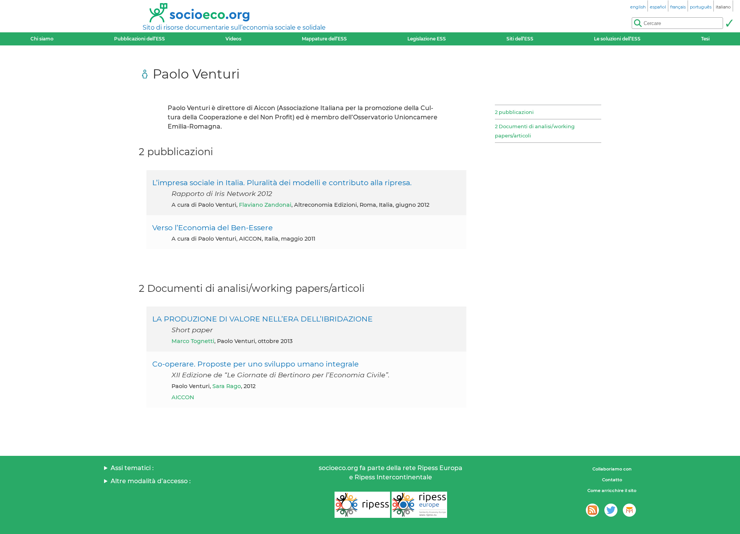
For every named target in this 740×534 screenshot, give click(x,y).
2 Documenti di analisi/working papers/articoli (535, 131)
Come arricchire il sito (611, 490)
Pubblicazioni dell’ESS (139, 39)
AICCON (183, 397)
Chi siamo (42, 39)
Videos (233, 39)
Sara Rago (226, 386)
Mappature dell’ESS (324, 39)
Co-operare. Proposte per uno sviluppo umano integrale (255, 363)
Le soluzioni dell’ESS (617, 39)
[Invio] (729, 23)
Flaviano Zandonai (265, 204)
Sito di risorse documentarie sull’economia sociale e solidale (234, 27)
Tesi (705, 39)
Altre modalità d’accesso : (151, 481)
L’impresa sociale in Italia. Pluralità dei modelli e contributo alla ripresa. (282, 182)
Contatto (612, 479)
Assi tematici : (132, 468)
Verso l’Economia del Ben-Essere (212, 227)
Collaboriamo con (612, 469)
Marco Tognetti (193, 341)
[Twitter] (610, 510)
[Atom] (592, 510)
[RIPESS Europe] (419, 505)
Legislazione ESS (426, 39)
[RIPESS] (362, 505)
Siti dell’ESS (519, 39)
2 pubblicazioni (514, 112)
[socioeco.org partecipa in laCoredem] (629, 510)
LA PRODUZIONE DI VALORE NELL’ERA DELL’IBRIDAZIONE (262, 318)
